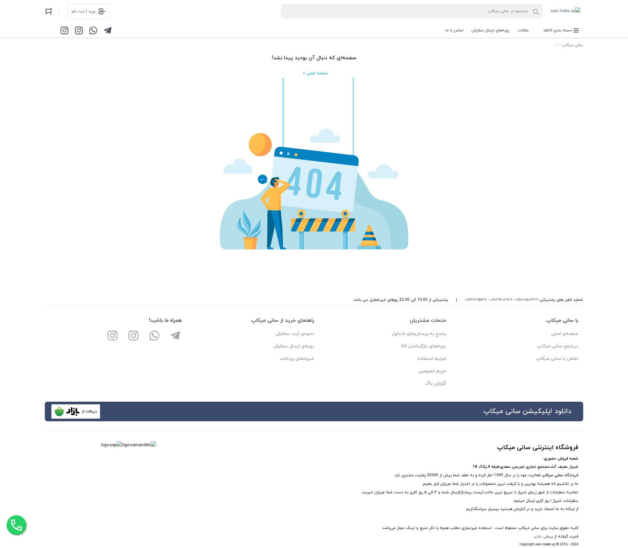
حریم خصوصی (432, 371)
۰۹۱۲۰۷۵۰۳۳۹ (526, 299)
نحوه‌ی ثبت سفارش (294, 334)
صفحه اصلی (317, 73)
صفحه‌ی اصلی (564, 334)
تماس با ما (454, 30)
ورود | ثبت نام (84, 11)
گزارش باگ (436, 383)
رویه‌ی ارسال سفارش (293, 346)
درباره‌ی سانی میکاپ (557, 346)
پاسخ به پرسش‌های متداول (419, 334)
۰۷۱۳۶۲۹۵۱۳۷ (476, 299)
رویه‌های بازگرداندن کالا (423, 346)
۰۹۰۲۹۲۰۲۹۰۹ (501, 299)
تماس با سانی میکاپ (557, 359)
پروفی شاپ (543, 536)
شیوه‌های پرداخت (297, 359)
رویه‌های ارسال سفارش (490, 30)
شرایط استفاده (432, 359)
